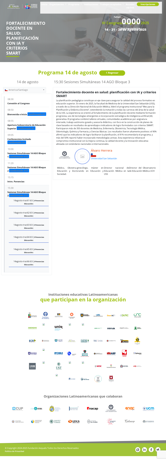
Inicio (45, 6)
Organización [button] (57, 6)
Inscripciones (148, 6)
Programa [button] (72, 6)
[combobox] (24, 90)
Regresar (112, 72)
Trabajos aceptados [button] (106, 6)
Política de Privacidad (14, 451)
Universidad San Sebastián (104, 158)
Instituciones (87, 6)
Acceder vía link (127, 6)
